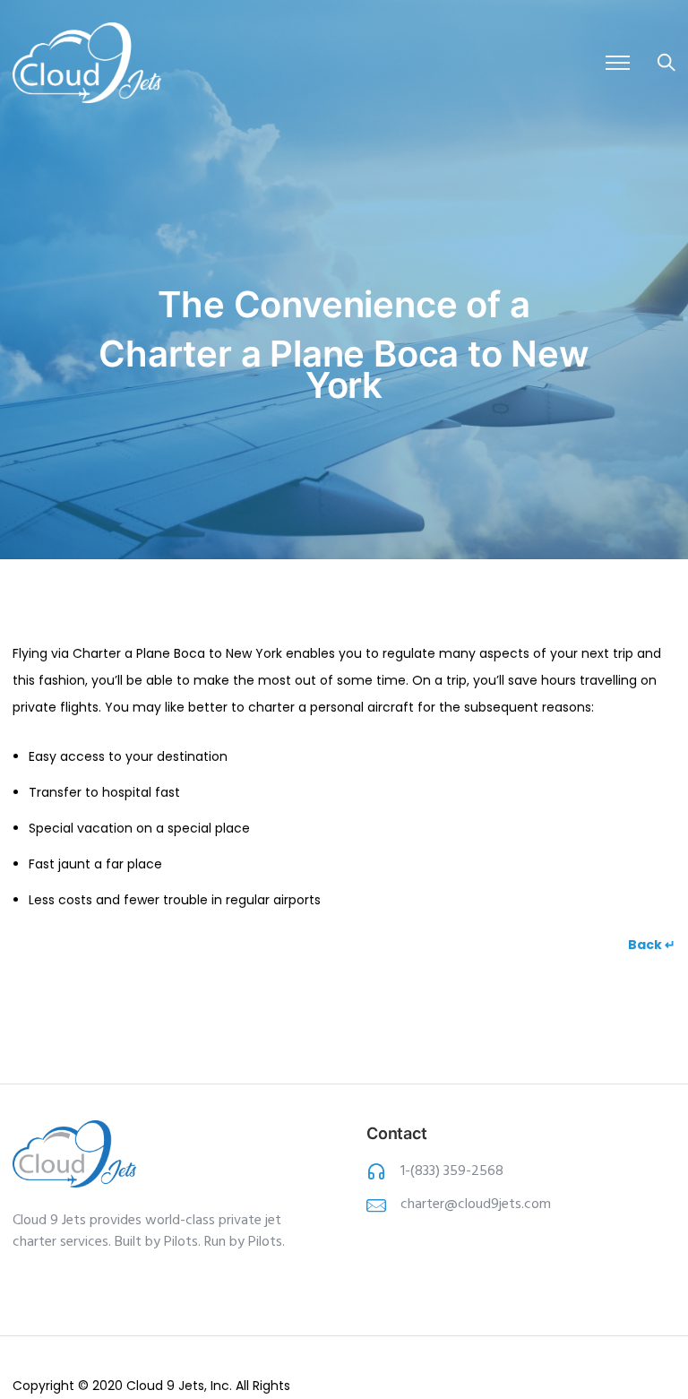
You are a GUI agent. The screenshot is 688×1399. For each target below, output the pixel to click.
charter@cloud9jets (460, 1204)
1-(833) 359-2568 (451, 1171)
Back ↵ (651, 945)
